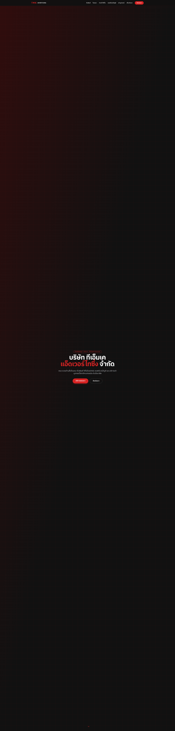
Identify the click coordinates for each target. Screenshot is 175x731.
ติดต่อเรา (139, 3)
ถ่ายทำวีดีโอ (102, 3)
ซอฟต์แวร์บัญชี (112, 3)
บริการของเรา (80, 380)
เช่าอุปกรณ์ (121, 3)
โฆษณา (95, 3)
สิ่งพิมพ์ (88, 3)
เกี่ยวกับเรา (130, 3)
